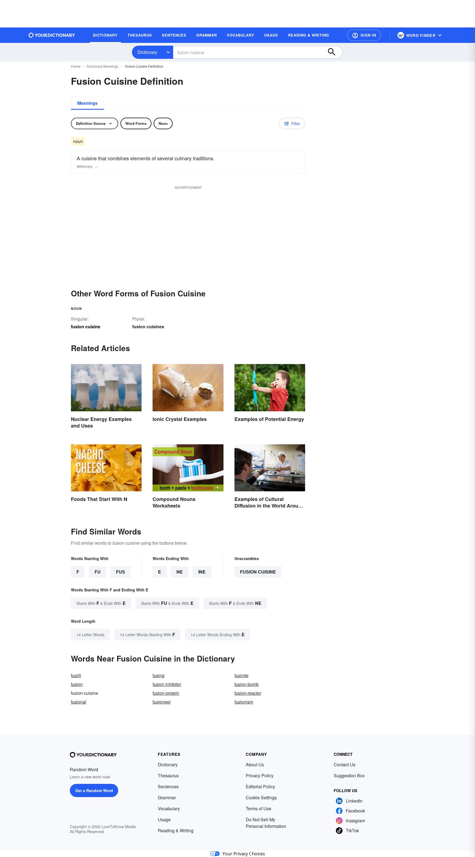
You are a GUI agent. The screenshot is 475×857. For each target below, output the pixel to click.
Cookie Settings (261, 797)
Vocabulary (169, 808)
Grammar (167, 797)
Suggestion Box (349, 775)
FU (98, 572)
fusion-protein (166, 693)
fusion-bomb (246, 684)
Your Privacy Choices (243, 854)
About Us (255, 764)
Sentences (168, 786)
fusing (158, 675)
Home (76, 66)
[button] (364, 35)
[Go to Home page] (52, 35)
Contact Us (344, 764)
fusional (78, 702)
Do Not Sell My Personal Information (266, 822)
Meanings (87, 103)
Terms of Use (258, 808)
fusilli (76, 675)
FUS (120, 572)
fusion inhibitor (167, 684)
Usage (164, 819)
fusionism (243, 702)
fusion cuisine (258, 572)
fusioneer (162, 702)
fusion (77, 684)
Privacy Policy (260, 775)
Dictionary (147, 52)
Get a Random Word (94, 790)
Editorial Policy (260, 786)
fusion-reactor (247, 693)
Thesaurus (168, 775)
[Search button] (334, 52)
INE (202, 572)
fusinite (241, 675)
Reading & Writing (176, 830)
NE (179, 572)
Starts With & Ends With (101, 603)
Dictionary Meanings (102, 66)
